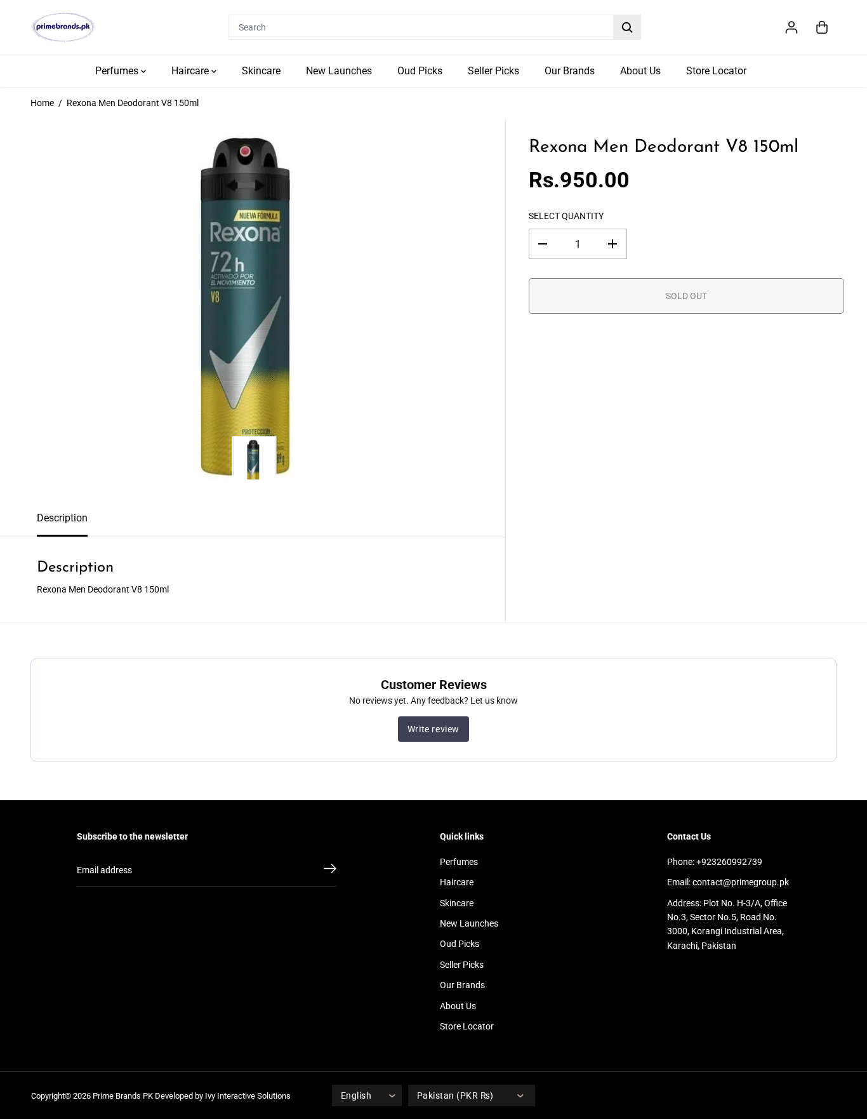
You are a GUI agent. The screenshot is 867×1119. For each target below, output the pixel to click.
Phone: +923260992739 (714, 862)
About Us (640, 71)
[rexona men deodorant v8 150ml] (252, 309)
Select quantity (566, 216)
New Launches (339, 71)
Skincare (261, 71)
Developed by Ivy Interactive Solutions (223, 1096)
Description (62, 518)
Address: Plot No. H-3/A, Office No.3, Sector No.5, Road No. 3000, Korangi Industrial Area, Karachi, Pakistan (727, 924)
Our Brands (570, 71)
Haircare (191, 71)
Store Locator (716, 71)
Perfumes (118, 71)
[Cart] (822, 27)
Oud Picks (419, 71)
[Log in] (791, 27)
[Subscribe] (330, 871)
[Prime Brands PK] (63, 27)
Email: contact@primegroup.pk (728, 882)
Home (42, 103)
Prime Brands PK (123, 1096)
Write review (433, 729)
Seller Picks (493, 71)
